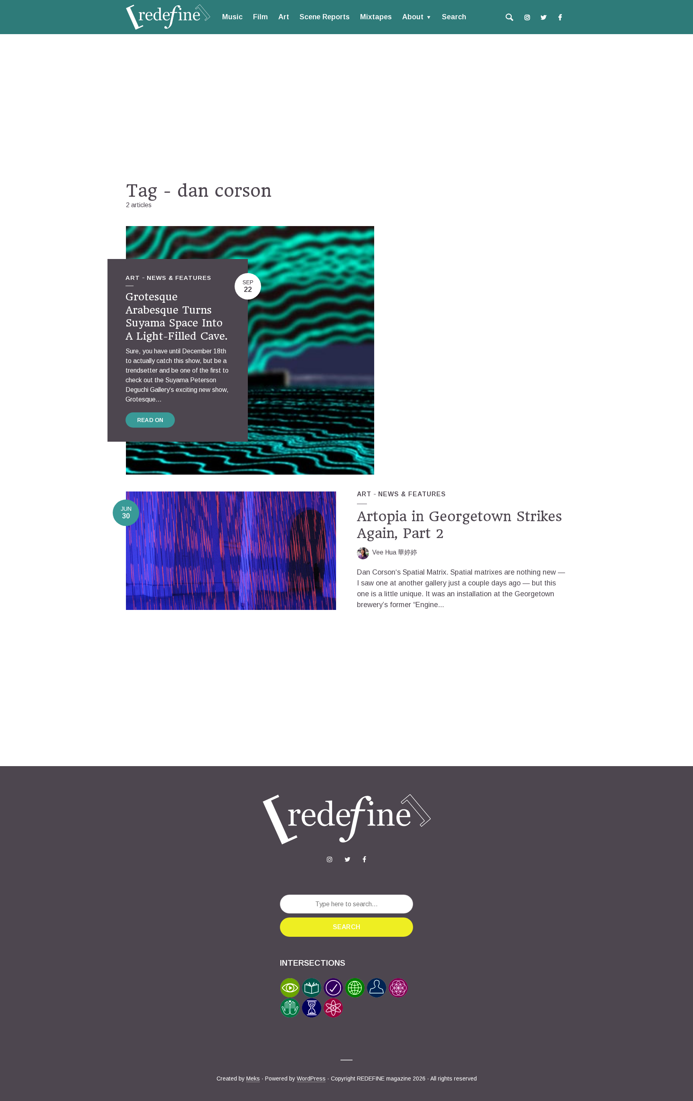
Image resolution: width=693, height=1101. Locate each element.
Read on (150, 420)
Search (454, 17)
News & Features (179, 277)
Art (283, 17)
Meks (253, 1078)
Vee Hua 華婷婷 (394, 552)
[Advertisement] (346, 107)
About (413, 17)
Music (232, 17)
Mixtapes (376, 17)
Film (260, 17)
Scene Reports (325, 17)
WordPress (311, 1078)
